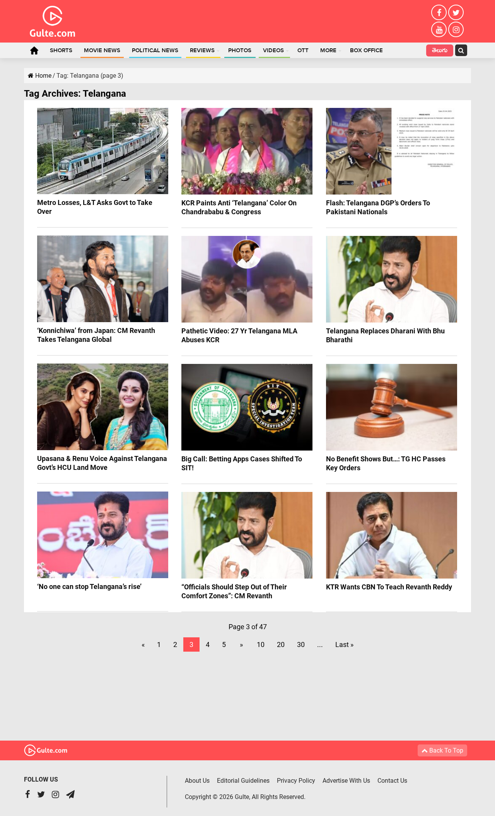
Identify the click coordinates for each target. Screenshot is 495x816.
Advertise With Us (346, 780)
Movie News (102, 50)
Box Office (366, 50)
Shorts (61, 50)
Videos (273, 50)
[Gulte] (52, 19)
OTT (303, 50)
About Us (197, 780)
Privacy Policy (296, 780)
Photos (239, 50)
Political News (155, 50)
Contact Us (392, 780)
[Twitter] (456, 12)
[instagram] (456, 29)
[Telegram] (70, 795)
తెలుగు (439, 51)
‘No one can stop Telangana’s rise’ (89, 586)
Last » (344, 644)
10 (261, 644)
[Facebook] (439, 12)
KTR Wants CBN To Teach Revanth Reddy (389, 587)
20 (281, 644)
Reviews (202, 50)
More (328, 50)
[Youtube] (439, 29)
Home (34, 50)
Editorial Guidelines (243, 780)
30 (301, 644)
